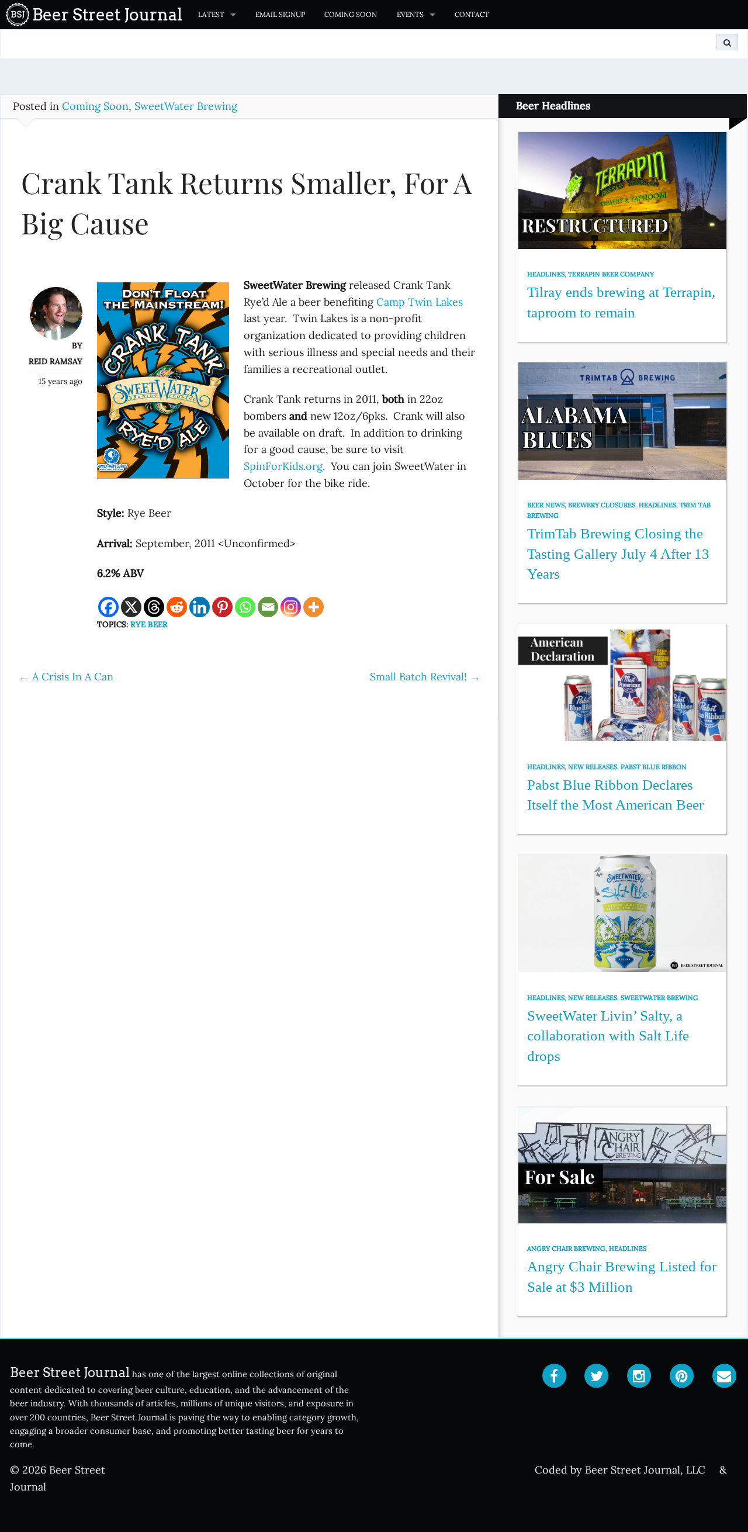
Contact (472, 14)
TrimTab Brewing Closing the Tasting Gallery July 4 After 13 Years (618, 553)
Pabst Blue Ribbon (654, 767)
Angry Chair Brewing (566, 1248)
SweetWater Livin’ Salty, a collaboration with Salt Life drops (608, 1036)
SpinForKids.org (283, 466)
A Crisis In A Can (66, 676)
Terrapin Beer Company (611, 274)
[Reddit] (177, 607)
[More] (313, 607)
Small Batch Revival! (425, 676)
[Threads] (154, 607)
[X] (131, 607)
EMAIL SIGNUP (280, 14)
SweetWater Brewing (185, 106)
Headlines (546, 274)
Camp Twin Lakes (419, 302)
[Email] (268, 607)
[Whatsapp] (245, 607)
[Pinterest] (222, 607)
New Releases (592, 767)
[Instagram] (290, 607)
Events (410, 14)
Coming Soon (350, 14)
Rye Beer (149, 624)
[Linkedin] (199, 607)
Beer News (546, 505)
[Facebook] (108, 607)
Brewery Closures (601, 505)
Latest (211, 14)
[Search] (727, 42)
